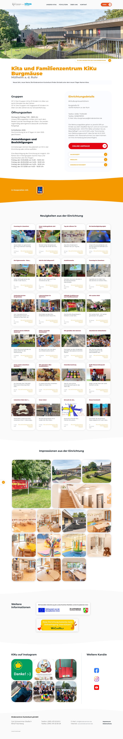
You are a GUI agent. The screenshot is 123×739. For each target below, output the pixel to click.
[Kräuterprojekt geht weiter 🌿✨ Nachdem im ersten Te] (21, 691)
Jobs (104, 4)
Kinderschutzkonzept (78, 165)
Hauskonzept (75, 154)
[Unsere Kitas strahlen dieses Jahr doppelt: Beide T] (21, 669)
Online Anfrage (81, 146)
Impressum (107, 721)
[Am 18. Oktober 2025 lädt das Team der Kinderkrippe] (43, 669)
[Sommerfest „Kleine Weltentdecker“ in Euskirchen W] (65, 691)
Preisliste (73, 159)
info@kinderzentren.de (84, 721)
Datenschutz (107, 723)
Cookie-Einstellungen (15, 731)
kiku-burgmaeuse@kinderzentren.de (88, 118)
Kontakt (83, 4)
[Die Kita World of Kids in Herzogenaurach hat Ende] (65, 669)
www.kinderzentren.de (85, 723)
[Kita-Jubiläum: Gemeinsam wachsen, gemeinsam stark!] (43, 691)
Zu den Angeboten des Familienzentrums (91, 60)
